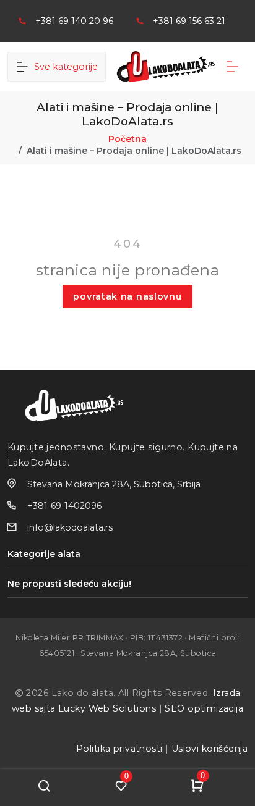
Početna (127, 139)
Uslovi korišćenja (209, 748)
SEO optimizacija (204, 708)
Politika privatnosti (119, 748)
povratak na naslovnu (127, 296)
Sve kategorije (63, 66)
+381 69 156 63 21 (189, 21)
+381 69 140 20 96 (74, 21)
